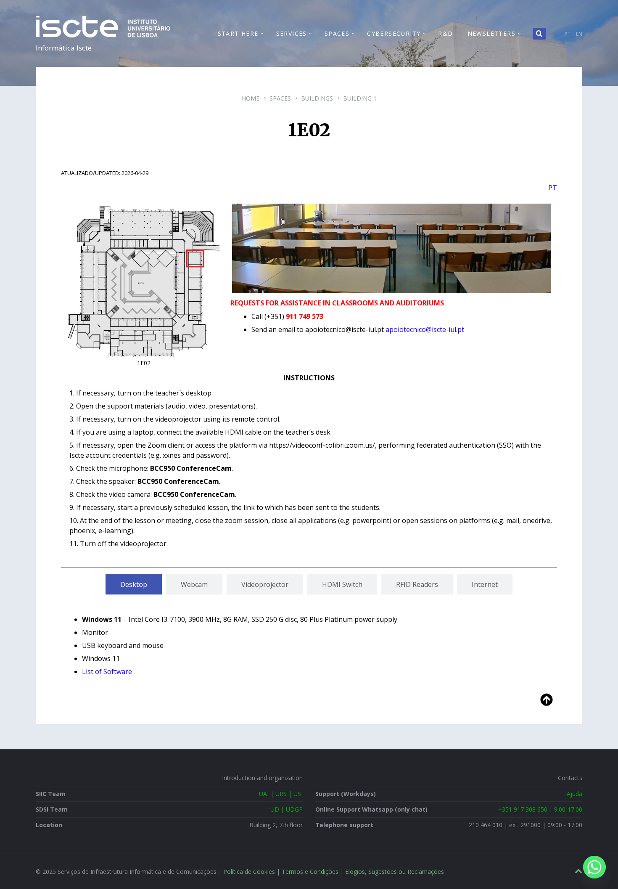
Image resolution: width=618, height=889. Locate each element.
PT (567, 33)
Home (250, 98)
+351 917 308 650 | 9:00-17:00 (540, 809)
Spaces (280, 98)
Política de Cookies (249, 872)
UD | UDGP (286, 809)
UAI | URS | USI (281, 794)
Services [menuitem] (291, 33)
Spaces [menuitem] (337, 33)
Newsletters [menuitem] (491, 33)
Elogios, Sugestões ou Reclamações (394, 872)
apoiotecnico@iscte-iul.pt (425, 329)
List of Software (107, 671)
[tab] (134, 584)
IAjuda (573, 794)
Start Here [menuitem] (238, 33)
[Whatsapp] (594, 867)
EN (579, 33)
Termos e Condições (310, 872)
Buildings (317, 98)
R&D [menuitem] (445, 33)
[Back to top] (578, 871)
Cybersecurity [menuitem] (393, 33)
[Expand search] (539, 34)
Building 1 (360, 98)
